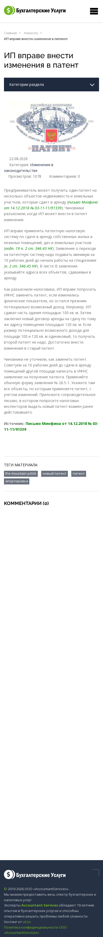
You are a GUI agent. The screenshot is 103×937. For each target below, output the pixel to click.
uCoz (27, 921)
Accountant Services (39, 905)
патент (79, 473)
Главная (10, 33)
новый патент (55, 473)
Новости (31, 33)
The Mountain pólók (20, 473)
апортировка (16, 481)
